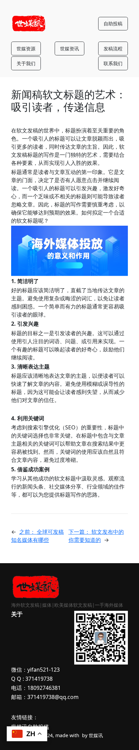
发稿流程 (113, 48)
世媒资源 (26, 48)
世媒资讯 (69, 48)
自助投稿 (113, 23)
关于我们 (26, 63)
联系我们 (113, 63)
